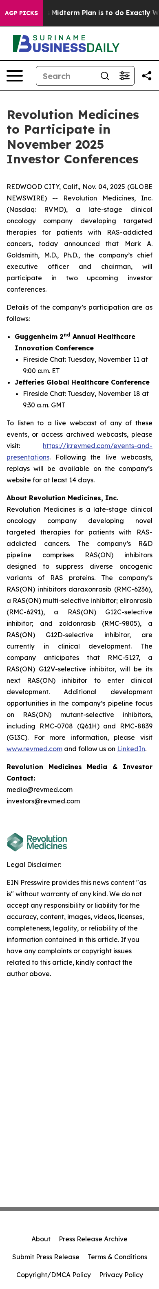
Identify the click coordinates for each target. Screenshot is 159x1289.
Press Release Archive (93, 1239)
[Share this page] (146, 76)
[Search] (105, 75)
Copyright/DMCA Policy (53, 1275)
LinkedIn (131, 749)
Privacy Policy (121, 1275)
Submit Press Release (46, 1257)
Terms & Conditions (117, 1257)
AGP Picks (21, 13)
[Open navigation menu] (15, 76)
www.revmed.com (34, 749)
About (41, 1239)
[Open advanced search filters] (124, 75)
